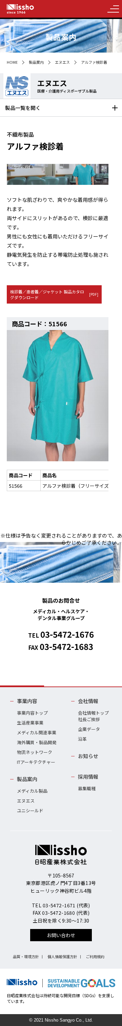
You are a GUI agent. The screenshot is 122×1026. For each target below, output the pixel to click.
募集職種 (87, 788)
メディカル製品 (32, 791)
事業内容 (27, 700)
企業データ (89, 729)
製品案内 (36, 62)
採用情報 (88, 776)
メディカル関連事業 (36, 732)
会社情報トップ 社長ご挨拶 (93, 716)
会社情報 (88, 700)
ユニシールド (30, 810)
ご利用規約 (95, 956)
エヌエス (62, 62)
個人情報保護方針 (62, 956)
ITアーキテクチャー (36, 762)
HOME (12, 62)
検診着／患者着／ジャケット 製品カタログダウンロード (54, 294)
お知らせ (88, 755)
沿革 (82, 739)
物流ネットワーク (34, 752)
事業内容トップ (32, 713)
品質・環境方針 (26, 956)
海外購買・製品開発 (37, 742)
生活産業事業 (30, 722)
